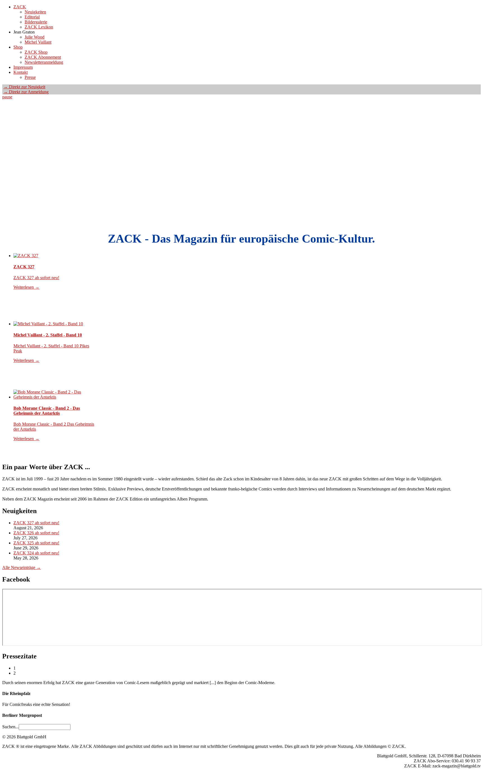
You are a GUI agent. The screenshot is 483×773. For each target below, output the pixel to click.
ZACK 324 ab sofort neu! (36, 553)
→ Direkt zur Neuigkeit (24, 86)
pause (7, 96)
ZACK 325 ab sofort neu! (36, 542)
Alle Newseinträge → (21, 567)
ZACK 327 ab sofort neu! (36, 522)
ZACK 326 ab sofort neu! (36, 532)
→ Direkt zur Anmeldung (26, 91)
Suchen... (10, 726)
